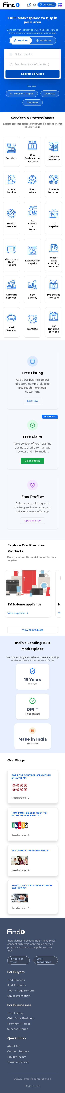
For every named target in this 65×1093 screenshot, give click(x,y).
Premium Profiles (18, 1023)
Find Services (16, 980)
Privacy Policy (16, 1056)
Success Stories (17, 1029)
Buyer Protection (18, 995)
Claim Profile (32, 460)
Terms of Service (18, 1062)
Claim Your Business (20, 1018)
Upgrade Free (32, 520)
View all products (32, 629)
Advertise (48, 4)
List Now (32, 400)
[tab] (21, 40)
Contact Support (18, 1051)
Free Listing (15, 1013)
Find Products (16, 985)
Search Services (32, 73)
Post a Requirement (20, 990)
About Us (13, 1046)
